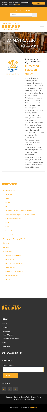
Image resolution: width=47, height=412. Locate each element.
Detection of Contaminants (14, 271)
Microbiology (7, 251)
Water (7, 198)
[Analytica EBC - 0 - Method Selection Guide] (12, 67)
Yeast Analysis (10, 267)
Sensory (6, 243)
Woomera (33, 407)
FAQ (4, 342)
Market (5, 327)
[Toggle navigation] (42, 25)
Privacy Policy (36, 397)
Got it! (38, 3)
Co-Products (9, 235)
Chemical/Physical (9, 190)
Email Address (8, 365)
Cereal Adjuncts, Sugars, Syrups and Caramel (20, 215)
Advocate (6, 331)
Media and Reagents (12, 275)
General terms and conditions (23, 399)
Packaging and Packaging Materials (15, 239)
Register (28, 11)
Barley (7, 202)
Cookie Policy (25, 397)
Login (20, 11)
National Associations (11, 339)
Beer (7, 227)
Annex (7, 279)
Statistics (6, 247)
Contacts (6, 346)
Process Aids (9, 231)
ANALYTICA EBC (33, 46)
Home (23, 46)
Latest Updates (8, 335)
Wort (7, 223)
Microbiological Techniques (14, 263)
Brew (5, 323)
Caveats (17, 397)
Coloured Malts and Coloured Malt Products (19, 211)
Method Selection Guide (14, 255)
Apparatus (8, 194)
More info (17, 4)
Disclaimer (9, 397)
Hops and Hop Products (13, 219)
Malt (6, 206)
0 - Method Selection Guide (32, 69)
